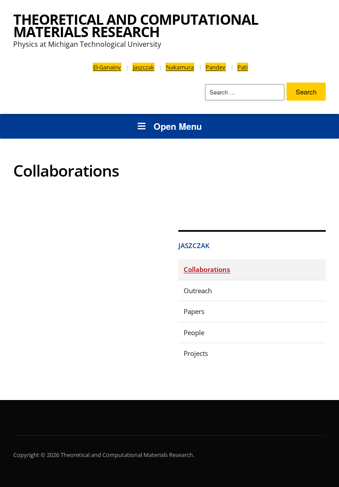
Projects (196, 353)
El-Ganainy (107, 67)
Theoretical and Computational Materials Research (135, 25)
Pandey (216, 67)
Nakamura (180, 67)
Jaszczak (143, 67)
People (194, 332)
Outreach (198, 290)
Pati (242, 67)
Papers (194, 311)
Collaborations (207, 269)
